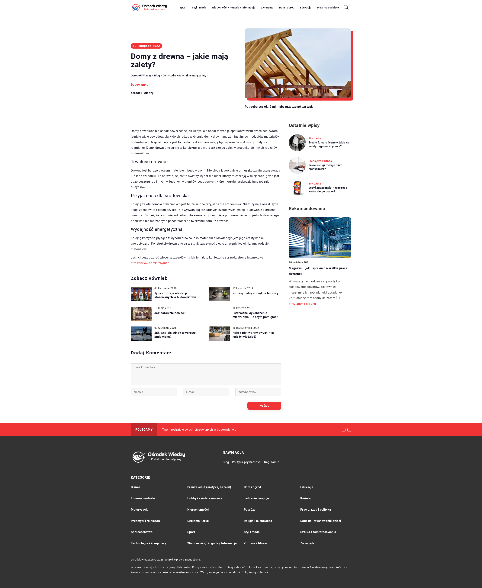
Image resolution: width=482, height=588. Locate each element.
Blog (226, 462)
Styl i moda (199, 7)
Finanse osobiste (328, 7)
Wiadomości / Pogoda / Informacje (233, 7)
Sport (182, 7)
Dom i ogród (286, 7)
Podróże (250, 509)
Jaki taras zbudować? (169, 313)
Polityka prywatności (246, 462)
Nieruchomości (198, 509)
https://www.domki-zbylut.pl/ (151, 263)
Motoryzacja (139, 509)
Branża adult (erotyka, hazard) (209, 487)
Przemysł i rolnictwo (145, 521)
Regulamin (271, 462)
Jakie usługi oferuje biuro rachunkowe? (325, 167)
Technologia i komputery (148, 543)
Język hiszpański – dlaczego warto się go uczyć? (328, 189)
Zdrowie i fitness (256, 543)
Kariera (305, 498)
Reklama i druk (198, 521)
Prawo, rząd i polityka (315, 509)
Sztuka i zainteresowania (318, 532)
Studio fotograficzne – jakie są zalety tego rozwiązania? (329, 144)
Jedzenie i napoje (256, 498)
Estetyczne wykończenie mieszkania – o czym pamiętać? (255, 315)
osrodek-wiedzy (142, 93)
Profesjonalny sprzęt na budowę (255, 293)
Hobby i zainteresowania (204, 498)
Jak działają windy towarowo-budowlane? (175, 335)
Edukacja (305, 7)
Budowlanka (139, 84)
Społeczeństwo (142, 532)
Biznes (135, 487)
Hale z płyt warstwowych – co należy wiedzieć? (254, 335)
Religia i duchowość (258, 521)
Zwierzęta (267, 7)
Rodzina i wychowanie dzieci (320, 521)
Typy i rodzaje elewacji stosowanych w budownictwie (175, 295)
